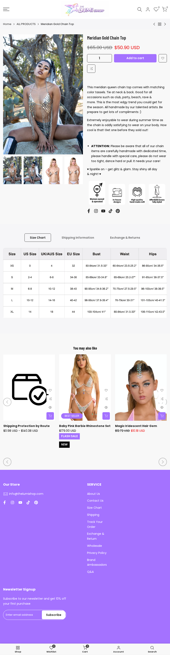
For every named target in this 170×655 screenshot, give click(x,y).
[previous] (10, 94)
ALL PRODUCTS (26, 24)
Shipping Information (78, 238)
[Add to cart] (162, 416)
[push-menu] (6, 9)
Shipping (93, 515)
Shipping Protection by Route (26, 426)
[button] (163, 58)
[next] (76, 94)
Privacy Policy (97, 553)
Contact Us (95, 501)
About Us (93, 494)
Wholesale (94, 546)
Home (7, 24)
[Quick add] (50, 416)
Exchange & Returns (125, 238)
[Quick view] (50, 407)
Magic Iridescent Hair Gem (136, 426)
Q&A (90, 572)
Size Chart (38, 238)
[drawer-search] (139, 9)
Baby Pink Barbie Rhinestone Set (84, 426)
